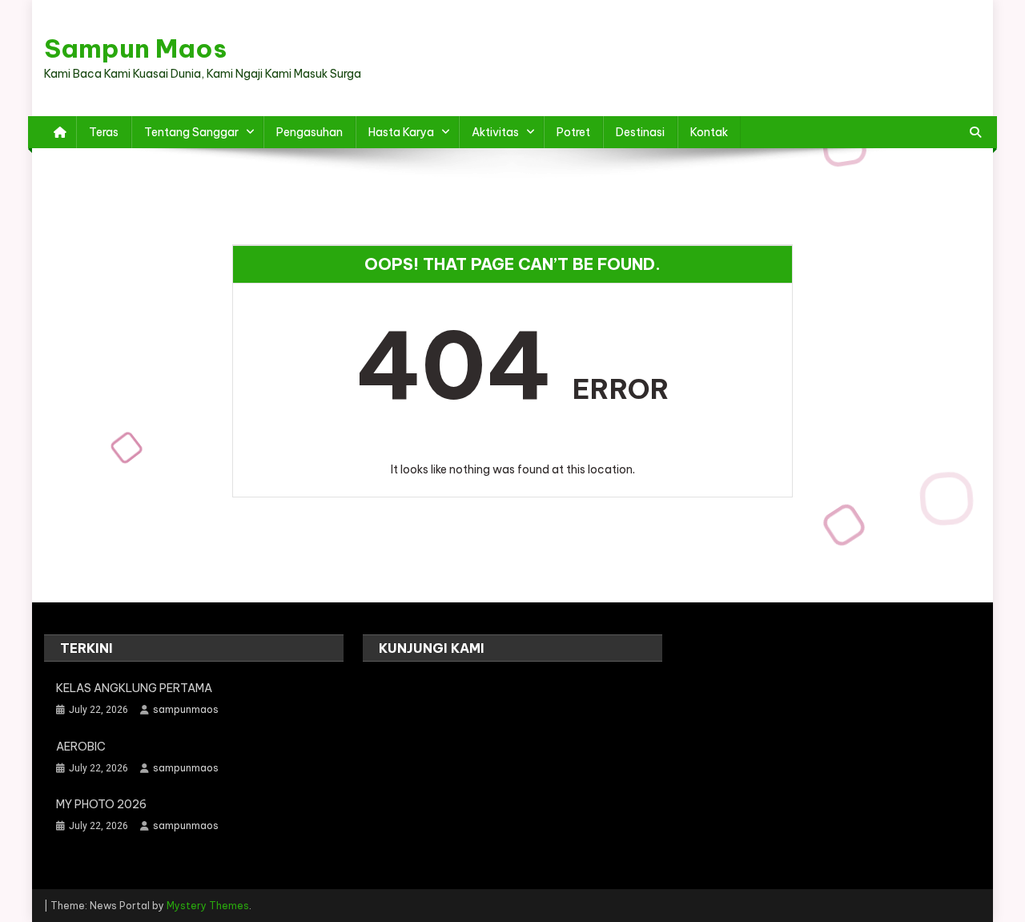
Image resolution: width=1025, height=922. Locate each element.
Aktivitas (495, 132)
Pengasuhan (309, 132)
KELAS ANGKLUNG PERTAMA (134, 688)
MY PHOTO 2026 (101, 804)
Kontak (709, 132)
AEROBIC (81, 746)
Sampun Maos (135, 48)
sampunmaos (186, 709)
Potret (573, 132)
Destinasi (640, 132)
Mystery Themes (208, 906)
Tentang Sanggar (191, 132)
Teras (104, 132)
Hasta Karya (401, 132)
